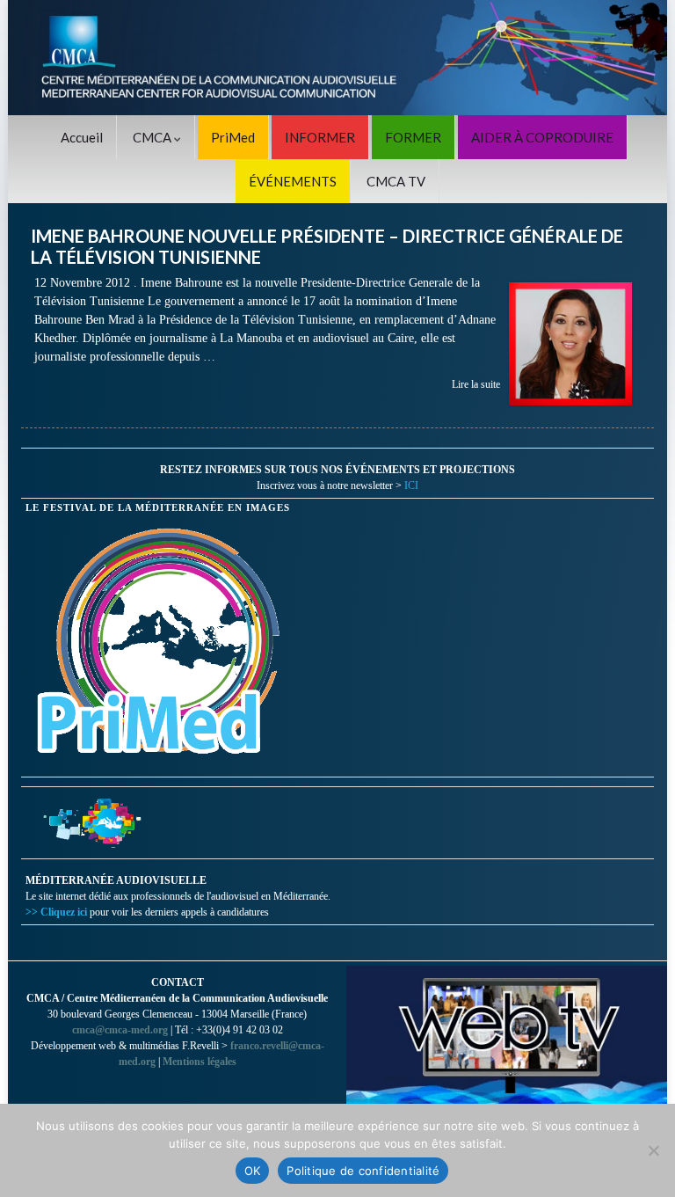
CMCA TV (396, 181)
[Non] (653, 1150)
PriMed (233, 137)
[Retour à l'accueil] (337, 57)
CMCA (153, 137)
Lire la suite (476, 384)
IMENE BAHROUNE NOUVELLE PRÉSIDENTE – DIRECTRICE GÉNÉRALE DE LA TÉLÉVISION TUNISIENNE (327, 246)
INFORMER (320, 137)
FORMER (413, 137)
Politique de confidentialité (363, 1171)
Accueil (82, 137)
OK (252, 1171)
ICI (411, 485)
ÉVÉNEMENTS (293, 181)
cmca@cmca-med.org (120, 1030)
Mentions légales (199, 1061)
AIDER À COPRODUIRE (542, 137)
